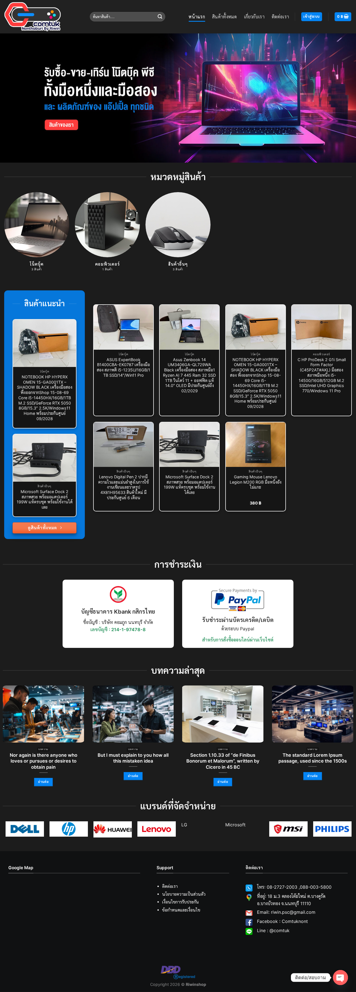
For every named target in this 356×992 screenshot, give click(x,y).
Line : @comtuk (273, 930)
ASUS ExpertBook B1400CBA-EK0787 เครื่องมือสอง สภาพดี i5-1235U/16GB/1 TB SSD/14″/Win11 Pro (123, 367)
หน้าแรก (197, 16)
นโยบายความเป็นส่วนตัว (184, 894)
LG (184, 824)
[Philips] (332, 829)
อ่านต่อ (43, 782)
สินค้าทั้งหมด (224, 16)
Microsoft (235, 824)
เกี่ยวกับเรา (254, 16)
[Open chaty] (340, 977)
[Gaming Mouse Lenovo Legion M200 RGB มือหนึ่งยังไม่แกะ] (255, 444)
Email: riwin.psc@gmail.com (286, 912)
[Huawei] (112, 829)
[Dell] (25, 829)
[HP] (69, 829)
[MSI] (288, 829)
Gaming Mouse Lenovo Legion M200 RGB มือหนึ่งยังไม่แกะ (255, 481)
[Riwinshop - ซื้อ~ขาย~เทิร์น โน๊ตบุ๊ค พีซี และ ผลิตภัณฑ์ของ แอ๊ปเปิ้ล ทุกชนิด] (42, 16)
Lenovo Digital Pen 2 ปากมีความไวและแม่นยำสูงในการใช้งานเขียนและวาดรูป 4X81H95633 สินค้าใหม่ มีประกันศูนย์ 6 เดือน (123, 487)
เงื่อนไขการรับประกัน (180, 902)
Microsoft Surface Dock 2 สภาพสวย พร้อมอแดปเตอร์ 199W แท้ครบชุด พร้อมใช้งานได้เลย (45, 499)
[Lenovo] (156, 829)
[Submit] (160, 16)
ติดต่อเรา (280, 16)
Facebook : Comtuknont (282, 921)
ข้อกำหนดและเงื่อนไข (181, 910)
